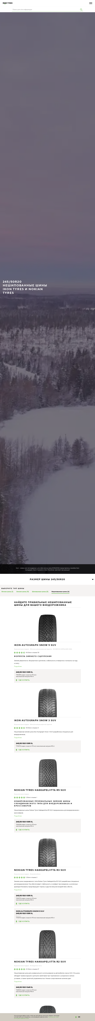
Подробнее (18, 666)
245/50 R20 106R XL (24, 987)
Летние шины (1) (7, 592)
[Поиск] (81, 9)
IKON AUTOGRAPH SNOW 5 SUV (35, 645)
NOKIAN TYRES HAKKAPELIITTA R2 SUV (40, 961)
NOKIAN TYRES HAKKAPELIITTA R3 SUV (40, 870)
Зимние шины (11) (22, 592)
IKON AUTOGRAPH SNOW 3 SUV (35, 720)
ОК (79, 1017)
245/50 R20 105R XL (24, 672)
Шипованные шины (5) (40, 592)
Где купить (24, 680)
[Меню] (90, 3)
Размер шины (47, 579)
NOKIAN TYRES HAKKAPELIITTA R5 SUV (40, 790)
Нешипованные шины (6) (60, 592)
